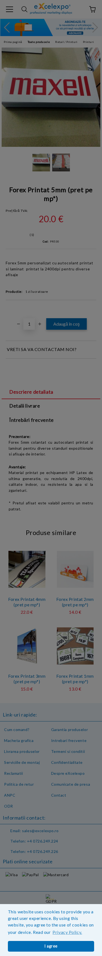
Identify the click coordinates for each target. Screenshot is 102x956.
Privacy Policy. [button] (67, 932)
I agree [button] (51, 946)
